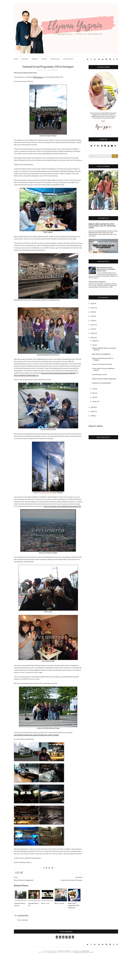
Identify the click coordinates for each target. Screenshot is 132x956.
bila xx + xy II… (45, 903)
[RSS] (117, 59)
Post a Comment (23, 920)
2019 (92, 316)
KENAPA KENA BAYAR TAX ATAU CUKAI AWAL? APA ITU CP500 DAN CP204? (102, 226)
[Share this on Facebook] (44, 867)
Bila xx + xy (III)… (60, 903)
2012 (92, 333)
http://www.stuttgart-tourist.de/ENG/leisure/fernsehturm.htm (62, 506)
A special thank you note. (99, 374)
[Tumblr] (113, 59)
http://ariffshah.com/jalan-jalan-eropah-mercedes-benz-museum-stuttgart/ (36, 735)
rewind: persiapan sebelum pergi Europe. (104, 379)
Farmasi (35, 59)
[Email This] (16, 872)
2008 (92, 416)
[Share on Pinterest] (52, 867)
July (93, 345)
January (94, 401)
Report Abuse (96, 425)
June (93, 389)
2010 (92, 407)
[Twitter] (87, 59)
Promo (44, 59)
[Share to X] (20, 872)
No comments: (53, 70)
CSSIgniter (51, 952)
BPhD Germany (38, 77)
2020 (92, 312)
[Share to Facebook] (22, 872)
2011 (92, 337)
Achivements (68, 59)
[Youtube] (110, 59)
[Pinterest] (99, 59)
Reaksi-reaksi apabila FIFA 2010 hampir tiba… (73, 906)
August (94, 341)
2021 (92, 308)
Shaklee (24, 59)
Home (16, 59)
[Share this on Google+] (49, 867)
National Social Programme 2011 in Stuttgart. (48, 66)
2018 (92, 320)
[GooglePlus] (95, 59)
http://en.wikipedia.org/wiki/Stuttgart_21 (26, 375)
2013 (92, 329)
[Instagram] (106, 59)
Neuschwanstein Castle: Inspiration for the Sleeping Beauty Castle (106, 269)
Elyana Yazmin (64, 951)
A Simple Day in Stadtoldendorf (101, 383)
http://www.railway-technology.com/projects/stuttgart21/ (58, 373)
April (94, 397)
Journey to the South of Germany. (102, 364)
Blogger (85, 951)
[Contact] (112, 146)
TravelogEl (54, 59)
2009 (92, 411)
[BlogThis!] (18, 872)
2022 (92, 303)
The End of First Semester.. (97, 282)
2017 (92, 325)
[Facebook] (91, 59)
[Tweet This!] (46, 867)
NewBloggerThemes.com (83, 952)
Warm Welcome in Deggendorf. (101, 354)
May (93, 393)
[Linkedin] (103, 59)
